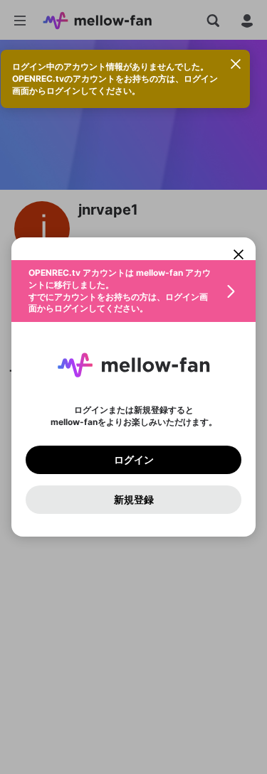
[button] (133, 291)
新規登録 (134, 499)
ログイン (134, 460)
